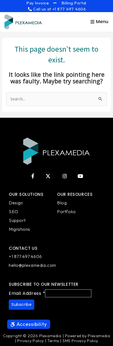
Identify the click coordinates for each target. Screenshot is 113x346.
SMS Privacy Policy (80, 340)
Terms (53, 340)
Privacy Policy (30, 340)
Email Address (27, 293)
